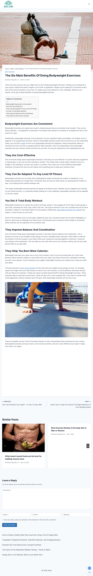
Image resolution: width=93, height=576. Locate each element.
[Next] (87, 446)
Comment (7, 490)
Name (6, 515)
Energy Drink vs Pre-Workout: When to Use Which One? (22, 555)
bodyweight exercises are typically (69, 210)
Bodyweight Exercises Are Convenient (19, 104)
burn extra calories (28, 268)
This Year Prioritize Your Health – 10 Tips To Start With (22, 403)
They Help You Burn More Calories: (17, 116)
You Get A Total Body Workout (16, 111)
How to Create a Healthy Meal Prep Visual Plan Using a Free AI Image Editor (30, 535)
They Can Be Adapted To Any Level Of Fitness (21, 109)
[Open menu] (89, 4)
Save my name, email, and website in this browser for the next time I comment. (30, 520)
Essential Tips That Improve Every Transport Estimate (21, 545)
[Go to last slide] (5, 446)
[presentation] (23, 438)
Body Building (9, 72)
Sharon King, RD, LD (13, 79)
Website (66, 515)
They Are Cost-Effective (14, 106)
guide (23, 143)
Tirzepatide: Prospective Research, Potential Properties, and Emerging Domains (31, 540)
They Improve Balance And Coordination (19, 113)
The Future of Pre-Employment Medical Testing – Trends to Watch (26, 550)
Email (35, 515)
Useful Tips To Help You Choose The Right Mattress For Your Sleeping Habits (70, 404)
